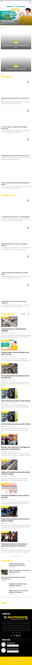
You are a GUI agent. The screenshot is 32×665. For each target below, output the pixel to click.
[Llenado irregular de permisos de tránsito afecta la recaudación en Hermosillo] (16, 87)
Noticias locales (5, 317)
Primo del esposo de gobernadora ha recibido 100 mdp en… (15, 183)
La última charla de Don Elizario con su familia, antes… (14, 273)
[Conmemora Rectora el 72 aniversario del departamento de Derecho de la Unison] (9, 536)
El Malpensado (11, 643)
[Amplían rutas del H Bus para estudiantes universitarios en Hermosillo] (4, 565)
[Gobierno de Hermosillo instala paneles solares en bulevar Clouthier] (9, 465)
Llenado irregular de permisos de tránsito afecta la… (15, 99)
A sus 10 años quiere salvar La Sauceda (16, 69)
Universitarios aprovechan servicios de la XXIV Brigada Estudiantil (15, 520)
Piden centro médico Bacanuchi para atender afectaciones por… (13, 578)
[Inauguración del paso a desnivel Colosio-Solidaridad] (9, 321)
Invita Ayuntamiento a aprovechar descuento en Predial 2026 (15, 377)
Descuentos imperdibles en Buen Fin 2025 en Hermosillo (15, 496)
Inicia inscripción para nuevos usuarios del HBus (16, 401)
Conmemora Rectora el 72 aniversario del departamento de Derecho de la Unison (14, 545)
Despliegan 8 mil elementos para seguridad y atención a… (17, 584)
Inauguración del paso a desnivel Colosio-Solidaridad (13, 330)
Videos (16, 42)
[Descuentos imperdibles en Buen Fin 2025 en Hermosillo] (9, 488)
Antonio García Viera (13, 649)
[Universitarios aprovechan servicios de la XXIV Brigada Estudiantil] (9, 511)
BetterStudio (19, 662)
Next (28, 14)
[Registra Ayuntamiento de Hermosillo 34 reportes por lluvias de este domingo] (4, 572)
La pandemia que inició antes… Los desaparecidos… (15, 217)
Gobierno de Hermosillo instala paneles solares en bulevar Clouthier (15, 473)
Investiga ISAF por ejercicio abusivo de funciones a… (16, 156)
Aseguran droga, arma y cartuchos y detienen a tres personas (18, 591)
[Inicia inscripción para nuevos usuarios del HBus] (9, 393)
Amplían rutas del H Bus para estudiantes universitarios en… (17, 564)
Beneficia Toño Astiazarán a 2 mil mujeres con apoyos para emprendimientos (15, 448)
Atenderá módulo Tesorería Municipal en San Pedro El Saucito (16, 13)
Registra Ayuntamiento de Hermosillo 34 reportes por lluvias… (20, 571)
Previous (3, 14)
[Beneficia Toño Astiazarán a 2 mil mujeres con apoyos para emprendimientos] (9, 439)
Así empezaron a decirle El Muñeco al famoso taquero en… (16, 46)
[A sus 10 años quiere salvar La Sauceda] (16, 61)
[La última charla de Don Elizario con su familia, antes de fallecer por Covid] (16, 262)
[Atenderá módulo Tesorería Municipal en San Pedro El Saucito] (9, 345)
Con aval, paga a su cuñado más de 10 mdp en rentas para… (14, 127)
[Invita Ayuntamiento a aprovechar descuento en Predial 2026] (9, 368)
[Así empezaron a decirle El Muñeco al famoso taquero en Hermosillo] (16, 39)
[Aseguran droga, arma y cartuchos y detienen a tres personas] (4, 592)
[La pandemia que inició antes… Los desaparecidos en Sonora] (16, 206)
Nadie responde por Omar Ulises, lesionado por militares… (14, 244)
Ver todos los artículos (13, 645)
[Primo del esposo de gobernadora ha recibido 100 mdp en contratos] (16, 172)
